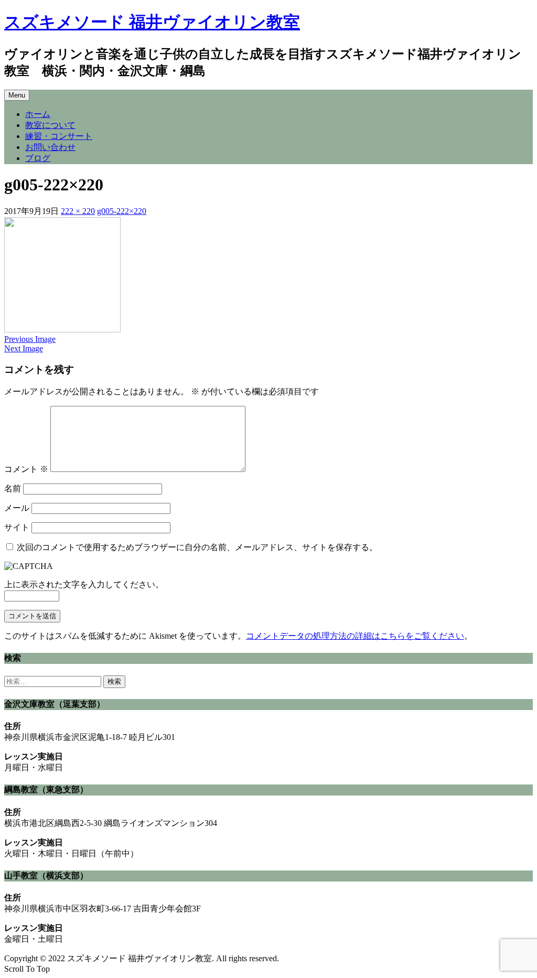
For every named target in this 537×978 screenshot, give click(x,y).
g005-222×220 (121, 211)
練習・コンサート (58, 136)
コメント (26, 469)
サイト (16, 527)
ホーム (37, 114)
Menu (16, 95)
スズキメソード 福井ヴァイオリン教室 (152, 22)
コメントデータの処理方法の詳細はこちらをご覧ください (355, 635)
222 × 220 (78, 211)
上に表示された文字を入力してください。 (84, 584)
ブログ (37, 158)
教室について (50, 125)
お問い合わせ (50, 147)
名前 (12, 488)
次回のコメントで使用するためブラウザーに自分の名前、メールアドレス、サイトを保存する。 (197, 547)
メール (16, 507)
